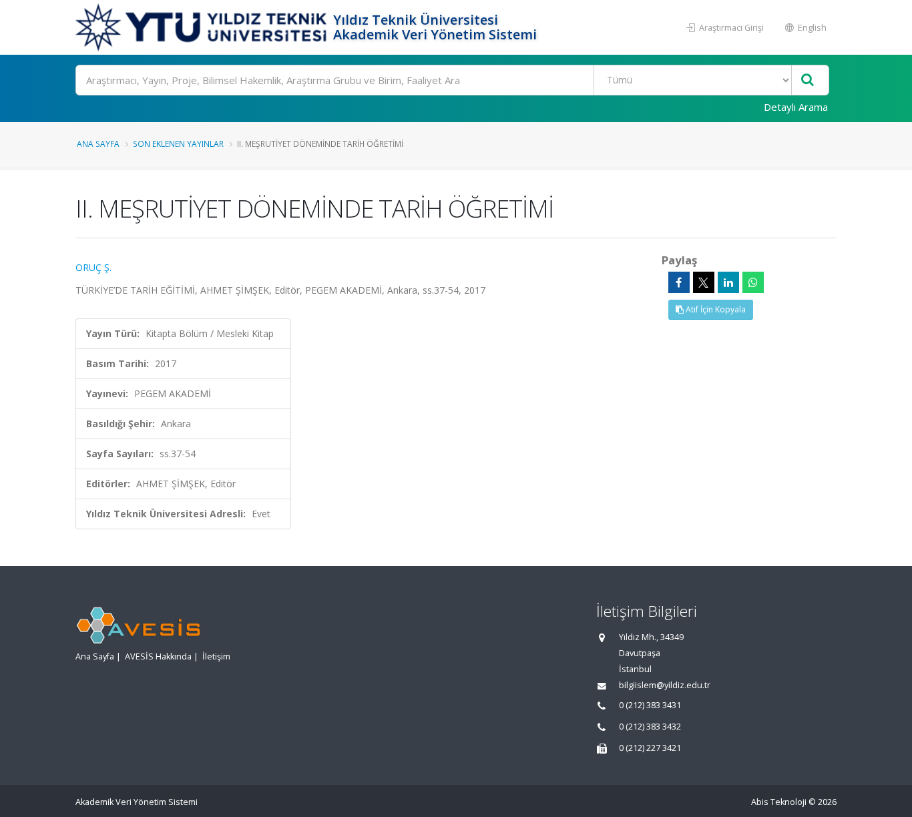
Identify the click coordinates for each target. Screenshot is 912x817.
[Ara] (807, 80)
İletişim (216, 656)
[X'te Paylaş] (703, 282)
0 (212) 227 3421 (650, 748)
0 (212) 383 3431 (650, 705)
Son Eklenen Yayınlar (178, 143)
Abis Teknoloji (779, 802)
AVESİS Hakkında (158, 656)
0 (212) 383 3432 (650, 726)
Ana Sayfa (98, 143)
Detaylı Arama (796, 106)
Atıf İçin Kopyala (715, 309)
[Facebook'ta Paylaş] (679, 282)
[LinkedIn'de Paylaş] (728, 282)
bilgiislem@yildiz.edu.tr (664, 685)
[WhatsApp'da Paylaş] (753, 282)
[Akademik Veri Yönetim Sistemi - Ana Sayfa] (202, 27)
